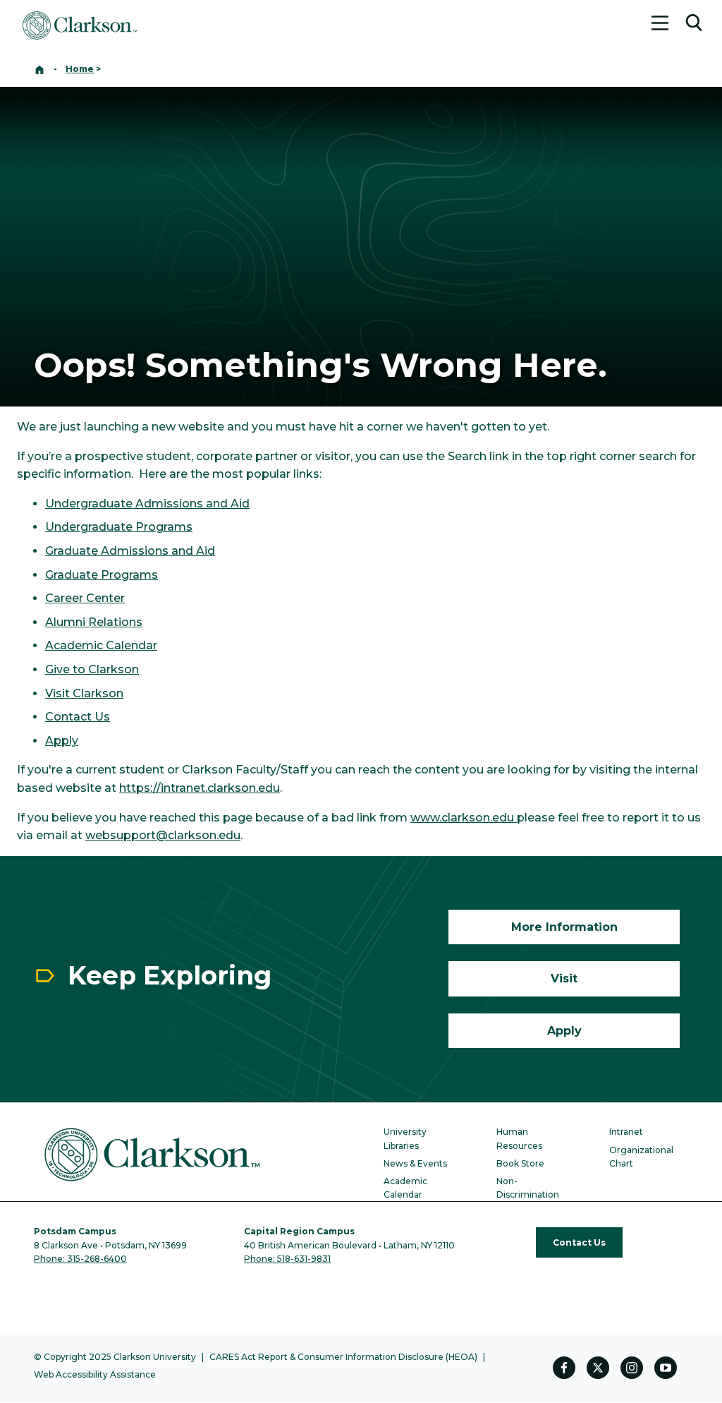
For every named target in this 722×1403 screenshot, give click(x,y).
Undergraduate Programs (118, 527)
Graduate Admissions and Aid (130, 551)
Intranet (626, 1131)
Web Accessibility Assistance (95, 1374)
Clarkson (96, 693)
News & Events (415, 1163)
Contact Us (77, 716)
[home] (39, 69)
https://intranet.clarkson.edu (199, 788)
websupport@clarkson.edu (162, 835)
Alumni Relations (93, 622)
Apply (61, 740)
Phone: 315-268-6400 (80, 1258)
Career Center (85, 598)
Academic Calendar (101, 645)
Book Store (520, 1163)
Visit (57, 693)
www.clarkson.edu (463, 817)
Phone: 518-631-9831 (287, 1258)
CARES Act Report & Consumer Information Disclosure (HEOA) (343, 1356)
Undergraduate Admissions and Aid (147, 503)
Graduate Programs (101, 575)
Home (80, 69)
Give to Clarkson (92, 669)
